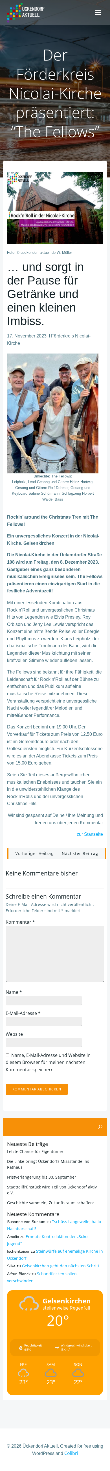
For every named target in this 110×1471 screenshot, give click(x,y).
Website (14, 1034)
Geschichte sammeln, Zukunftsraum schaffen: (50, 1202)
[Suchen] (100, 1127)
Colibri (71, 1453)
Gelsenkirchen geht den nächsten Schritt (60, 1265)
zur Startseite (90, 834)
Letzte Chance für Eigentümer (35, 1151)
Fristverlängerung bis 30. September (41, 1177)
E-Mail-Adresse (23, 1013)
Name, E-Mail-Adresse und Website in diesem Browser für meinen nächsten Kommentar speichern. (48, 1062)
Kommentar (20, 922)
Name (14, 992)
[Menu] (98, 12)
